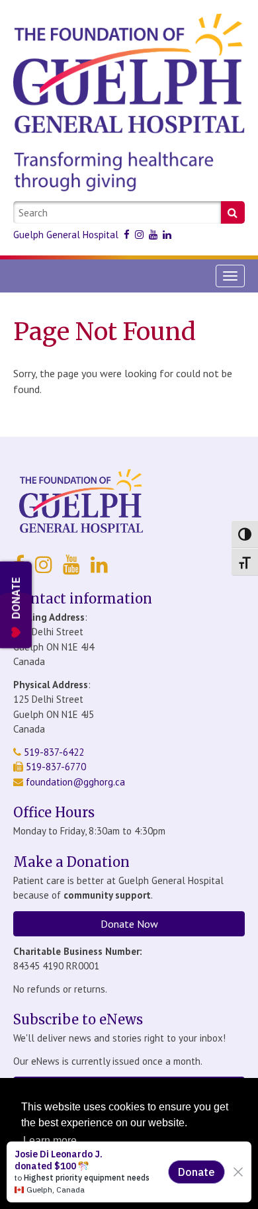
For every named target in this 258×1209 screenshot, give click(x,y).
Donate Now (129, 923)
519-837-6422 (52, 752)
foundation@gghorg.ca (75, 782)
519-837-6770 (54, 766)
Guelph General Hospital (65, 234)
